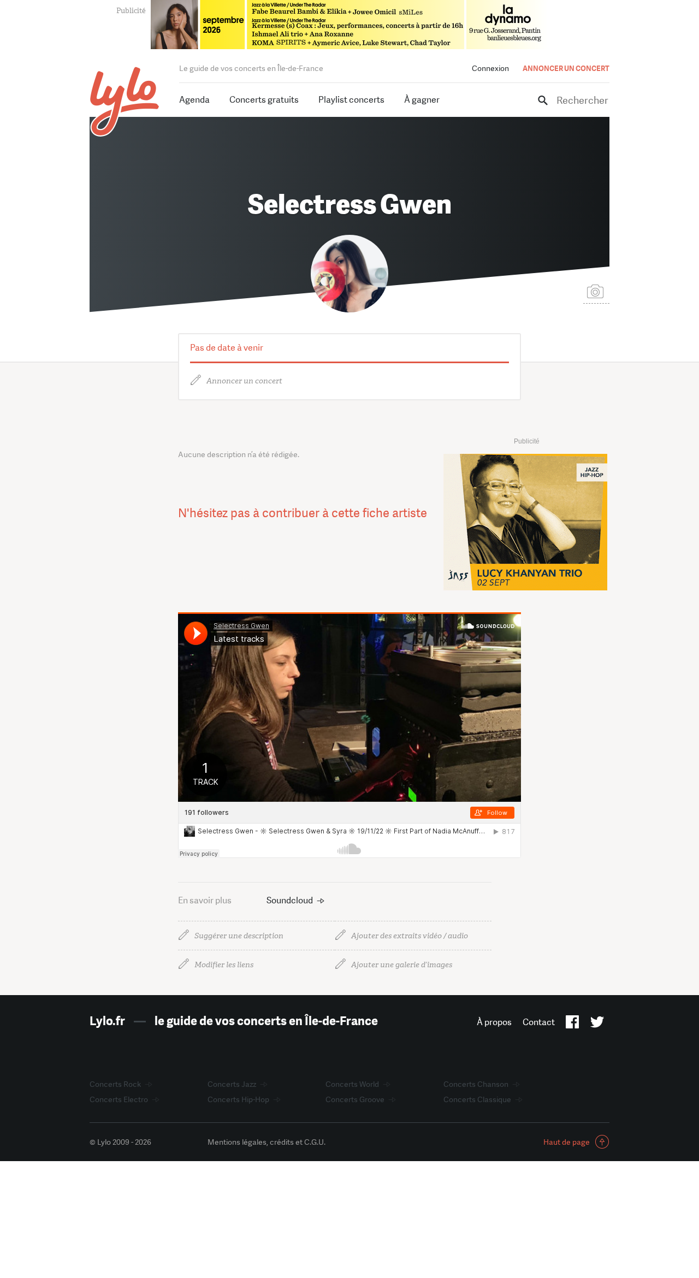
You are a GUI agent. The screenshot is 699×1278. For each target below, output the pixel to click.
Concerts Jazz (232, 1084)
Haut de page (566, 1142)
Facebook (572, 1024)
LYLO (125, 101)
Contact (539, 1022)
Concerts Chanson (475, 1084)
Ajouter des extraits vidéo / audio (409, 936)
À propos (494, 1022)
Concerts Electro (119, 1099)
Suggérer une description (238, 936)
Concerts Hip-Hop (238, 1099)
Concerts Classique (477, 1099)
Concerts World (352, 1084)
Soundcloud (289, 900)
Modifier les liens (223, 965)
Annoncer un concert (244, 381)
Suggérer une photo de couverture (596, 291)
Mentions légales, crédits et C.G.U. (266, 1142)
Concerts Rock (115, 1084)
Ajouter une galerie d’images (401, 965)
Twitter (597, 1024)
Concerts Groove (354, 1099)
